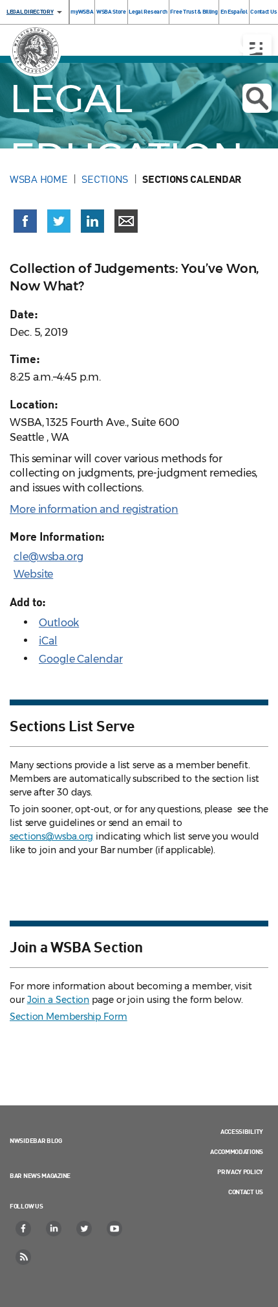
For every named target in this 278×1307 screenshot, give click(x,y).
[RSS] (24, 1257)
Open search (257, 98)
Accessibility (241, 1131)
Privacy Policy (240, 1171)
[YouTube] (115, 1228)
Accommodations (236, 1151)
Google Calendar (81, 659)
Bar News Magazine (40, 1175)
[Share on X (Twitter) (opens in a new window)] (59, 221)
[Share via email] (126, 221)
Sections (104, 178)
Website (33, 574)
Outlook (59, 623)
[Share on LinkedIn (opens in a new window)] (92, 221)
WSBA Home (38, 178)
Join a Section (58, 1000)
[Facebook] (24, 1228)
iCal (48, 641)
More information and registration (94, 509)
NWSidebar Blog (36, 1140)
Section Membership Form (68, 1016)
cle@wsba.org (48, 556)
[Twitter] (84, 1228)
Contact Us (245, 1191)
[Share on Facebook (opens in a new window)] (25, 221)
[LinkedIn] (54, 1228)
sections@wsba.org (51, 836)
